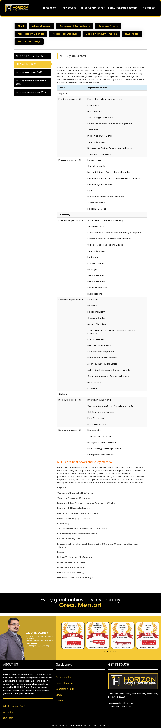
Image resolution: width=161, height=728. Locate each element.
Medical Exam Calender (31, 33)
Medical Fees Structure (64, 33)
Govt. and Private (108, 25)
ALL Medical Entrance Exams (75, 25)
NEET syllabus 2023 (26, 64)
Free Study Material (92, 8)
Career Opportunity (65, 683)
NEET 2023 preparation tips (30, 56)
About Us (8, 712)
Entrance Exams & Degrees (123, 8)
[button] (104, 651)
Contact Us (62, 700)
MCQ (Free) (149, 8)
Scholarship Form (65, 688)
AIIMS (21, 25)
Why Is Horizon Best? (14, 706)
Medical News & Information (101, 33)
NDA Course (69, 8)
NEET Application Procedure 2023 (31, 82)
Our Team (8, 718)
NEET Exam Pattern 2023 (29, 72)
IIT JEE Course (50, 8)
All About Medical (41, 25)
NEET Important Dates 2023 (31, 92)
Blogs (59, 694)
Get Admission (63, 677)
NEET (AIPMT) (132, 33)
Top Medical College (29, 41)
